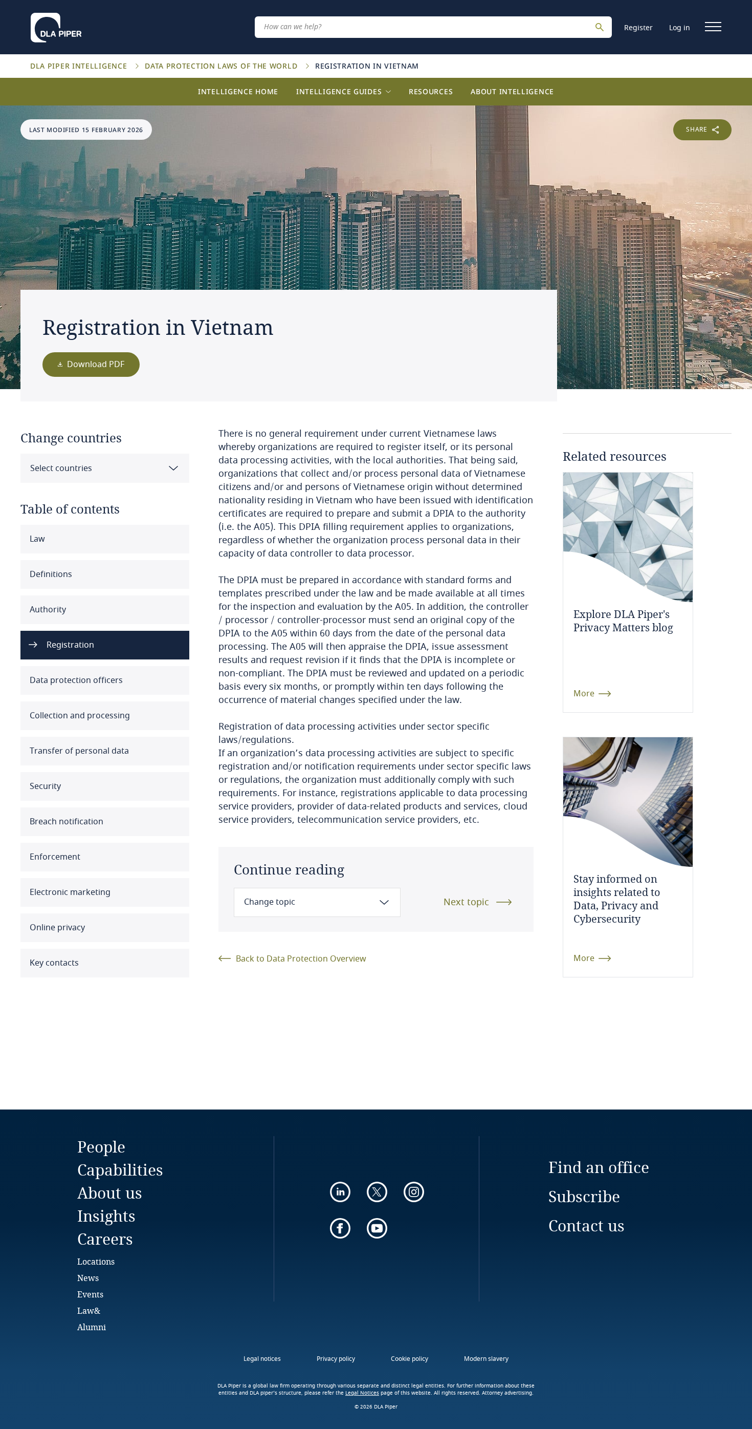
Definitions (50, 574)
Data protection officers (75, 680)
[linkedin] (340, 1192)
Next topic (466, 902)
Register (638, 28)
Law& (88, 1310)
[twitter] (377, 1192)
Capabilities (120, 1170)
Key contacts (53, 963)
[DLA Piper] (56, 24)
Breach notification (65, 822)
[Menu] (713, 26)
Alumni (91, 1326)
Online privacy (56, 928)
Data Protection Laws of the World (222, 66)
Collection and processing (79, 716)
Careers (105, 1239)
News (88, 1277)
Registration (69, 645)
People (101, 1147)
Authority (47, 610)
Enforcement (54, 857)
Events (90, 1294)
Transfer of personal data (78, 751)
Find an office (598, 1167)
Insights (106, 1216)
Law (36, 539)
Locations (96, 1261)
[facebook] (340, 1228)
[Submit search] (601, 27)
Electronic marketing (69, 892)
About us (109, 1193)
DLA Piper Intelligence (79, 66)
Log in (679, 28)
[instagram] (414, 1192)
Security (44, 786)
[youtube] (377, 1228)
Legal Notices (362, 1393)
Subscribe (584, 1196)
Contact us (586, 1225)
